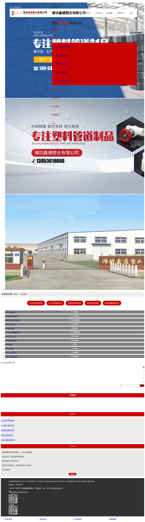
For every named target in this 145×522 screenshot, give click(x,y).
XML (43, 488)
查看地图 (112, 519)
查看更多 (72, 474)
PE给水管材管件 (62, 72)
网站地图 (38, 488)
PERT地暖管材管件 (63, 81)
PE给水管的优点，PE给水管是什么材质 (16, 465)
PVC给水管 (6, 469)
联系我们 (120, 13)
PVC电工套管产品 (63, 55)
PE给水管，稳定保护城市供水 (13, 456)
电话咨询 (8, 519)
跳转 (142, 385)
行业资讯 (87, 13)
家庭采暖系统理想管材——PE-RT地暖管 (17, 452)
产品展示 (76, 13)
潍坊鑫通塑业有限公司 (28, 488)
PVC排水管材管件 (63, 47)
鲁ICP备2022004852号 (57, 488)
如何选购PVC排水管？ (10, 461)
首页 (53, 13)
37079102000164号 (19, 492)
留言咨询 (78, 519)
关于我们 (65, 13)
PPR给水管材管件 (63, 64)
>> (143, 378)
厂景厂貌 (98, 13)
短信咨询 (43, 519)
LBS (131, 13)
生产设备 (109, 13)
